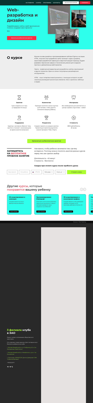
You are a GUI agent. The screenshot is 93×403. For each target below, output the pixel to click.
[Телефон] (12, 367)
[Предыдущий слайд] (81, 189)
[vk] (8, 367)
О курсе (38, 2)
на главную (30, 2)
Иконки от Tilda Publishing (79, 222)
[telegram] (10, 367)
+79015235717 (11, 362)
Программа (47, 2)
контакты (56, 2)
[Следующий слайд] (84, 189)
